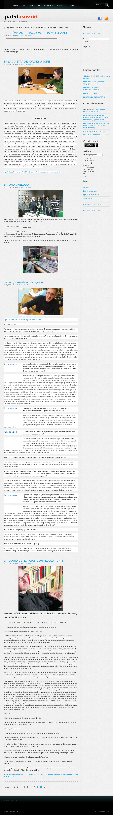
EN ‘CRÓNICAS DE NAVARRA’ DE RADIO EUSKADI (35, 33)
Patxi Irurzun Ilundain (90, 115)
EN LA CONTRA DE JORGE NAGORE (27, 61)
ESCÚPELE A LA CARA (101, 135)
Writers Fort (87, 135)
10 (44, 787)
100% (89, 34)
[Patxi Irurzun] (21, 17)
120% (98, 34)
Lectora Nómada (88, 131)
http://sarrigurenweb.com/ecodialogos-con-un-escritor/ (22, 320)
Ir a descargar (27, 227)
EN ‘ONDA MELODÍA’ (16, 184)
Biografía (15, 5)
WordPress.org (88, 198)
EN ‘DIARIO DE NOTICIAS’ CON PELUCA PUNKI (33, 560)
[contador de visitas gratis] (91, 146)
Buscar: (85, 39)
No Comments (29, 35)
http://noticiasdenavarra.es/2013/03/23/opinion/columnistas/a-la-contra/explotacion (32, 172)
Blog (38, 5)
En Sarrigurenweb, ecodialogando (23, 282)
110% (93, 34)
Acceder (86, 187)
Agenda (60, 5)
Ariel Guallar (87, 123)
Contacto (71, 5)
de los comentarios (91, 195)
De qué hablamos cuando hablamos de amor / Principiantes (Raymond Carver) (95, 118)
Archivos (86, 154)
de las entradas (90, 191)
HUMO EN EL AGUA (90, 93)
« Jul (84, 176)
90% (84, 34)
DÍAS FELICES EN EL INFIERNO (94, 97)
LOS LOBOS (100, 131)
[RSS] (106, 18)
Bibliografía (28, 5)
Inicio (6, 5)
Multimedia (48, 5)
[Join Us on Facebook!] (99, 18)
